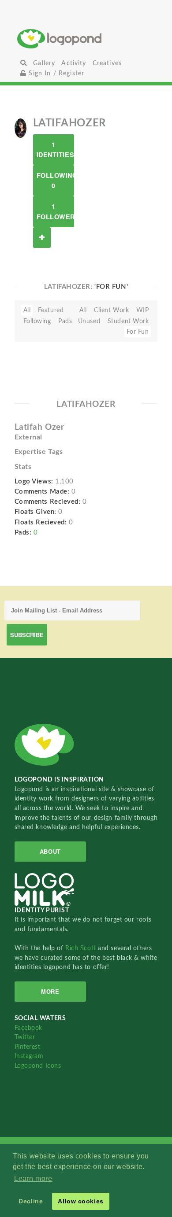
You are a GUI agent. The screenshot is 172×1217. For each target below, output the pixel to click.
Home (86, 38)
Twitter (25, 1037)
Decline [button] (31, 1201)
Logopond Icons (38, 1065)
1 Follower (55, 211)
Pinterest (28, 1047)
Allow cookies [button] (80, 1201)
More (50, 991)
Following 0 (55, 180)
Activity (73, 63)
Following (37, 321)
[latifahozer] (20, 127)
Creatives (107, 63)
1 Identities (55, 149)
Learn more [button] (33, 1178)
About (50, 851)
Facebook (28, 1028)
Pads (65, 321)
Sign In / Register (55, 73)
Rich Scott (81, 948)
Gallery (44, 63)
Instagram (29, 1056)
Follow (42, 237)
